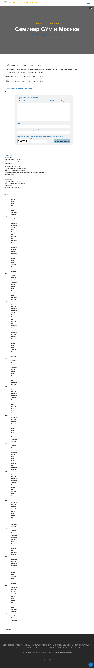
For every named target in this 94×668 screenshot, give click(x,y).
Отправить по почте (30, 130)
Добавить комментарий (28, 98)
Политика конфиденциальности (62, 652)
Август (13, 199)
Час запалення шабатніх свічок (15, 183)
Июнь (13, 203)
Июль (13, 201)
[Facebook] (44, 660)
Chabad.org (40, 652)
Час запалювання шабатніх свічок (15, 162)
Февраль (14, 212)
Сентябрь (14, 225)
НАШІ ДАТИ (8, 157)
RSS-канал (8, 629)
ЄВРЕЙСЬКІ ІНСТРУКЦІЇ (12, 177)
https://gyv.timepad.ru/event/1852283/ (34, 76)
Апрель (13, 208)
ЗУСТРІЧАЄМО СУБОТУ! (12, 159)
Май (12, 206)
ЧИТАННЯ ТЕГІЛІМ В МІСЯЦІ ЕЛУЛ (15, 170)
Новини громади (53, 23)
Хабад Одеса (39, 23)
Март (12, 210)
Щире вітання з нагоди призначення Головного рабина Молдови (25, 172)
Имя (18, 123)
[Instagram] (50, 660)
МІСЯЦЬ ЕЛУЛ (9, 175)
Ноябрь (13, 221)
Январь (13, 214)
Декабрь (14, 219)
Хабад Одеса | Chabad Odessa (24, 3)
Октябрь (14, 223)
